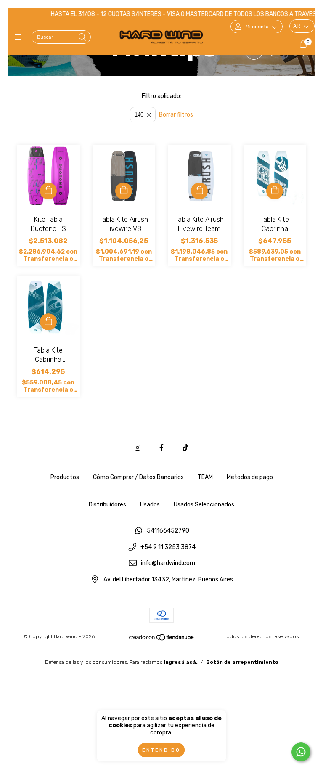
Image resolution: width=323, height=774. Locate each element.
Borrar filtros (176, 114)
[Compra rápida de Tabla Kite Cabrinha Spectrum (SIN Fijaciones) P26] (274, 191)
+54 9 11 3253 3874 (168, 547)
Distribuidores (107, 504)
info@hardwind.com (168, 563)
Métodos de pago (250, 477)
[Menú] (20, 37)
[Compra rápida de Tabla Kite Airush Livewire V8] (123, 191)
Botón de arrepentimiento (242, 662)
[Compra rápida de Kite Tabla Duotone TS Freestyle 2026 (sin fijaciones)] (48, 191)
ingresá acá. (181, 662)
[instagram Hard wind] (137, 447)
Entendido (161, 750)
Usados (150, 504)
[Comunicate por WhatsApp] (300, 751)
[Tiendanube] (162, 639)
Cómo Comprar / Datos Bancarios (138, 477)
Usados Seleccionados (204, 504)
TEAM (205, 477)
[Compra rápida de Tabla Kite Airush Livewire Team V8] (199, 191)
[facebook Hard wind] (161, 447)
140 (139, 114)
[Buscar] (82, 37)
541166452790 (168, 530)
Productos (64, 477)
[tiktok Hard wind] (185, 447)
